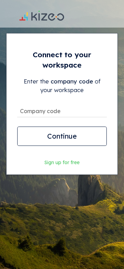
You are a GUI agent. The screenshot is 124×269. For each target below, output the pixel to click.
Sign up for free (62, 162)
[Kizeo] (42, 13)
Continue (62, 136)
